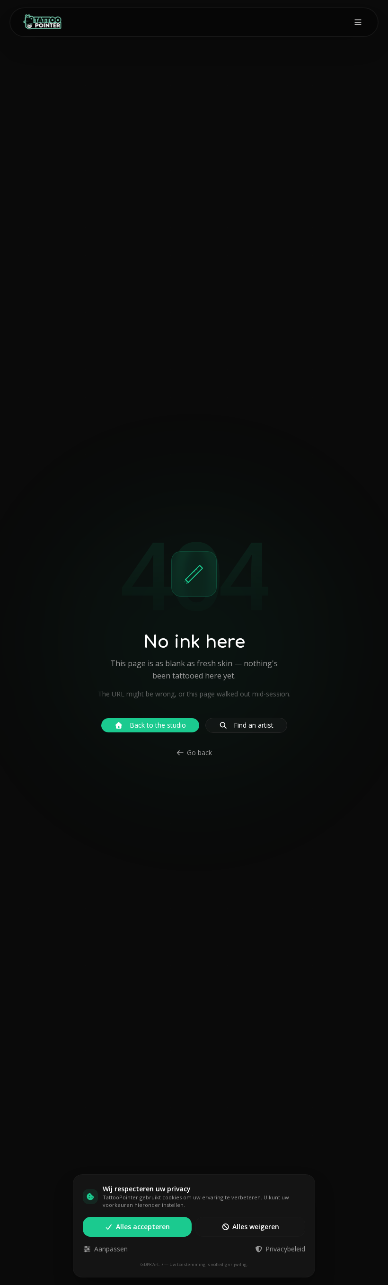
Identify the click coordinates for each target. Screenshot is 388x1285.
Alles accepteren (143, 1226)
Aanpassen (111, 1248)
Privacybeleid (285, 1248)
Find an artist (253, 725)
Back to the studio (158, 725)
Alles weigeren (255, 1226)
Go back (199, 752)
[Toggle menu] (358, 22)
